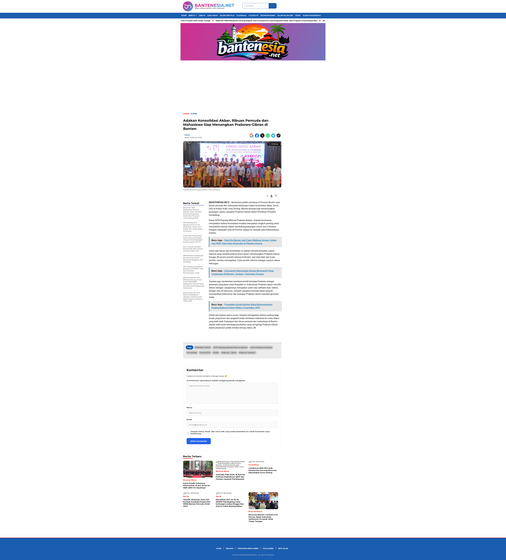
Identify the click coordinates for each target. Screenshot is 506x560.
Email (189, 419)
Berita (192, 15)
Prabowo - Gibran (229, 353)
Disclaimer (268, 548)
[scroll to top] (488, 556)
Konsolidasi (192, 353)
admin (187, 135)
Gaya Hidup (212, 15)
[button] (267, 196)
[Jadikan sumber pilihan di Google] (252, 137)
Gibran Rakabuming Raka (261, 347)
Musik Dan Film (227, 15)
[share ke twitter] (263, 137)
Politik (194, 113)
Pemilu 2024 (205, 353)
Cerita (202, 15)
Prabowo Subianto (247, 353)
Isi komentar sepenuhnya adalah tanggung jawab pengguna (216, 380)
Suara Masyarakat (312, 15)
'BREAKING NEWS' (203, 347)
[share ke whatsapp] (268, 137)
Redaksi (229, 548)
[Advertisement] (253, 88)
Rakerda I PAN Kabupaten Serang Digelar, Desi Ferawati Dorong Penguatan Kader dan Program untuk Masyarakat (248, 21)
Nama (189, 407)
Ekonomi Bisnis (268, 15)
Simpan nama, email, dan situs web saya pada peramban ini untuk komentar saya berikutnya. (230, 432)
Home (184, 15)
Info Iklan (283, 548)
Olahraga (241, 15)
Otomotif (253, 15)
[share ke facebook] (257, 137)
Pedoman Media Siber (248, 548)
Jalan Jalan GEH (285, 15)
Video (298, 15)
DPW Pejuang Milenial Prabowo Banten (230, 347)
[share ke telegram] (273, 137)
